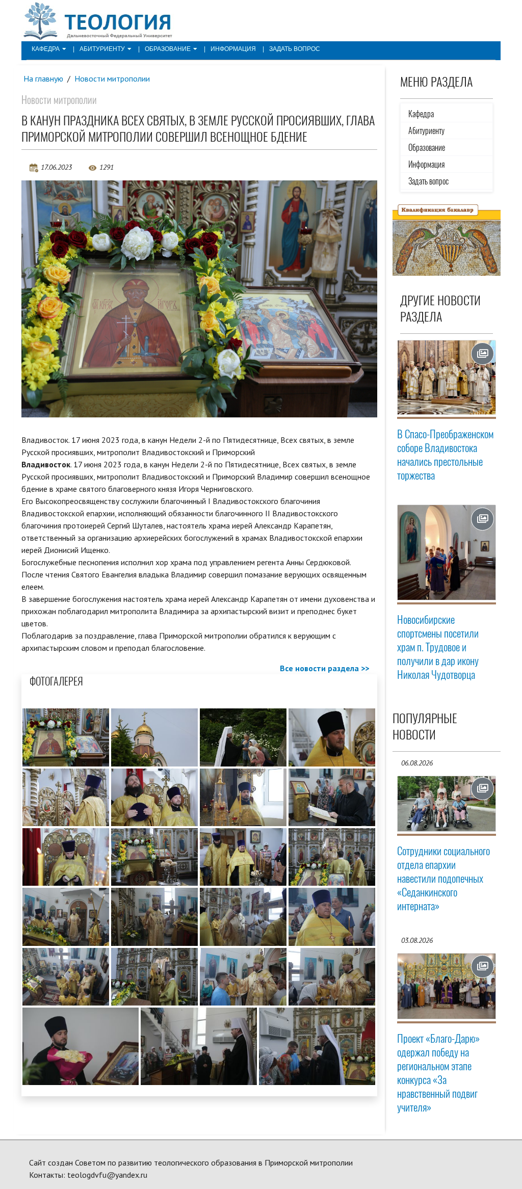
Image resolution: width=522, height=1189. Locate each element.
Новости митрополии (112, 78)
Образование (168, 48)
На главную (43, 78)
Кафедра (46, 48)
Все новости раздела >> (324, 668)
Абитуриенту (102, 48)
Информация (233, 48)
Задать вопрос (294, 48)
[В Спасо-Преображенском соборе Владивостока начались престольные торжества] (447, 377)
